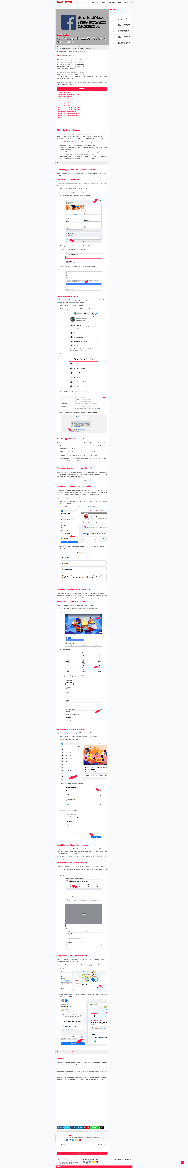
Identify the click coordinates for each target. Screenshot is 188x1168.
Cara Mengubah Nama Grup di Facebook (67, 105)
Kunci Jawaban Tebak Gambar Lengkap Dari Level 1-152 (124, 25)
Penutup (59, 117)
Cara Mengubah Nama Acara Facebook (67, 111)
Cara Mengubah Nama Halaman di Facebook (68, 104)
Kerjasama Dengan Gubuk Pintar (105, 6)
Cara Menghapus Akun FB (69, 162)
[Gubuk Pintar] (67, 2)
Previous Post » (101, 1144)
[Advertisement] (96, 63)
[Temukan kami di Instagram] (70, 1139)
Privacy (119, 2)
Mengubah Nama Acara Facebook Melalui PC (68, 115)
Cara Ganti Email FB (68, 1051)
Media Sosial (66, 34)
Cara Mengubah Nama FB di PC (65, 98)
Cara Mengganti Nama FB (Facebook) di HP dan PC (81, 40)
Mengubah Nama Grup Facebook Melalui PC (68, 109)
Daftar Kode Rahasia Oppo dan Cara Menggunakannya (124, 43)
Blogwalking (121, 1159)
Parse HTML (128, 1159)
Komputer (85, 6)
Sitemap (104, 2)
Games (71, 6)
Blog (65, 6)
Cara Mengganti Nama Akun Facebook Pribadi (68, 94)
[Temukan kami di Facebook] (66, 1139)
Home (93, 2)
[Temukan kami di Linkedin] (76, 1139)
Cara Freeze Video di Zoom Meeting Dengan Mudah (123, 19)
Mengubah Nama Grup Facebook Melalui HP (68, 107)
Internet (78, 6)
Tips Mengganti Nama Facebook (65, 100)
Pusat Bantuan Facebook (70, 142)
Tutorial (93, 6)
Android (59, 6)
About (98, 2)
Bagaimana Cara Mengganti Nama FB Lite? (68, 102)
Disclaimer (126, 2)
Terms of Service (111, 2)
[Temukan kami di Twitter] (73, 1139)
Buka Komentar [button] (82, 1153)
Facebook (60, 34)
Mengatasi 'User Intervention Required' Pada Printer (123, 31)
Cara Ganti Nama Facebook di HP (66, 96)
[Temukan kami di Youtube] (80, 1140)
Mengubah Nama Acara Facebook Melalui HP (68, 113)
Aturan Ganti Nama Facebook (64, 92)
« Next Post (62, 1144)
